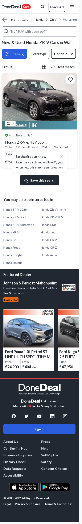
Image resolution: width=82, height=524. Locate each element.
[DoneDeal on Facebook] (13, 416)
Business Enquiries (17, 455)
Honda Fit (9, 240)
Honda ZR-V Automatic (18, 224)
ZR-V (53, 19)
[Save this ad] (70, 79)
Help (45, 448)
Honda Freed (11, 247)
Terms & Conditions (58, 504)
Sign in (39, 429)
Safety (46, 462)
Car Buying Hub (15, 448)
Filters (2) (16, 54)
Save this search (43, 180)
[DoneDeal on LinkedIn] (52, 416)
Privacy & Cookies (27, 504)
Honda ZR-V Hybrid (53, 209)
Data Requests (14, 468)
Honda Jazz (48, 232)
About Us (10, 441)
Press (45, 441)
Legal (7, 504)
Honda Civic (48, 224)
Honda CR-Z (49, 247)
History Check (14, 462)
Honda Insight (12, 255)
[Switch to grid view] (44, 67)
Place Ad (57, 7)
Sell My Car (50, 455)
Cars (25, 19)
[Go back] (5, 20)
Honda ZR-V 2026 (15, 209)
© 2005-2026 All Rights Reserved (26, 498)
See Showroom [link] (13, 293)
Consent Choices (54, 468)
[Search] (6, 31)
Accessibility (13, 475)
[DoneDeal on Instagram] (65, 416)
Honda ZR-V (63, 54)
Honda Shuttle (12, 262)
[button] (61, 156)
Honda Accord (50, 255)
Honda (39, 19)
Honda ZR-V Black (15, 217)
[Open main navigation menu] (72, 6)
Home (11, 19)
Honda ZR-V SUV (52, 217)
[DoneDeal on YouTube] (39, 416)
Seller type (39, 54)
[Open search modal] (42, 6)
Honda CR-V (49, 240)
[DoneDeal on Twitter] (26, 416)
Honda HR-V (11, 232)
